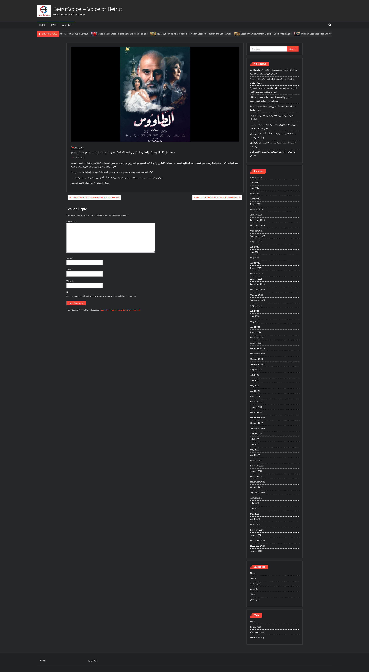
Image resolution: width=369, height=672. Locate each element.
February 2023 (256, 401)
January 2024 (256, 343)
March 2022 (255, 460)
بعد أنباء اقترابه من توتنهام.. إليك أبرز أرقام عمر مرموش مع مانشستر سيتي (273, 135)
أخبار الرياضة (255, 583)
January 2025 (256, 279)
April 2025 (255, 263)
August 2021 (256, 497)
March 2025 (255, 268)
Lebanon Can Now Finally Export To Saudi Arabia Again (248, 34)
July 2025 (254, 247)
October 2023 (256, 359)
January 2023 (256, 407)
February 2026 (256, 209)
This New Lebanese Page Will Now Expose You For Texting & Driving (315, 34)
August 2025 (256, 241)
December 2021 (257, 476)
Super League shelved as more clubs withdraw (215, 197)
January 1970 (256, 551)
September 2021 (257, 492)
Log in (253, 621)
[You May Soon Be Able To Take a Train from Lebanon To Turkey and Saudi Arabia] (136, 33)
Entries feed (255, 627)
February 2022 (256, 465)
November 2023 (257, 353)
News (52, 25)
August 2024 (256, 305)
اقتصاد (253, 594)
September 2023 (257, 364)
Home (42, 25)
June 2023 (254, 380)
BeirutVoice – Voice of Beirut (87, 8)
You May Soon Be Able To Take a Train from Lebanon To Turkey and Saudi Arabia (177, 34)
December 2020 (257, 540)
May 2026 (254, 193)
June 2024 (254, 316)
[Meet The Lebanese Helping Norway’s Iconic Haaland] (77, 33)
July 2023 (254, 375)
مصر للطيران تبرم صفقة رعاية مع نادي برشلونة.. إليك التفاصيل (272, 117)
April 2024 (255, 327)
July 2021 (254, 503)
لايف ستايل (78, 148)
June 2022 (254, 444)
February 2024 (256, 337)
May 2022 (254, 449)
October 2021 (256, 487)
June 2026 (254, 188)
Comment (71, 221)
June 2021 (254, 508)
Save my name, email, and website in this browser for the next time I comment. (101, 296)
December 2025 (257, 220)
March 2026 (255, 204)
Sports (253, 578)
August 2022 (256, 433)
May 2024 (254, 321)
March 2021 (255, 524)
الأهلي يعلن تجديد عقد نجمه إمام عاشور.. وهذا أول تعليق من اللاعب (273, 144)
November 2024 (257, 289)
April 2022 (255, 455)
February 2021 (256, 530)
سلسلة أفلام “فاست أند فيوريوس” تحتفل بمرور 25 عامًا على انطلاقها (273, 108)
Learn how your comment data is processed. (120, 310)
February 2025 (256, 273)
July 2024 (254, 311)
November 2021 (257, 481)
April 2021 (255, 519)
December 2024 (257, 284)
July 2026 (254, 182)
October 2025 (256, 230)
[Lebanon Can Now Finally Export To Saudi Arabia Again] (220, 33)
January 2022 (256, 471)
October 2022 (256, 423)
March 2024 (255, 332)
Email (69, 269)
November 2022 (257, 417)
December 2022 (257, 412)
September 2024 (257, 300)
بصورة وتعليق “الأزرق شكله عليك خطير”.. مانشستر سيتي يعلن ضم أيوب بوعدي (273, 126)
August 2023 (256, 369)
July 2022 (254, 439)
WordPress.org (257, 637)
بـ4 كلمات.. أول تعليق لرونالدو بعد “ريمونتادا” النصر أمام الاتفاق (272, 154)
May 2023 (254, 385)
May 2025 (254, 257)
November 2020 (257, 546)
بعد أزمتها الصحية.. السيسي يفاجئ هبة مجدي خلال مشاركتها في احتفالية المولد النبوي (270, 99)
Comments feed (257, 632)
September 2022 (257, 428)
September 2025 (257, 236)
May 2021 (254, 514)
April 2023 (255, 391)
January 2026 (256, 214)
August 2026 (256, 177)
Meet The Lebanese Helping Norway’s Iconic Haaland (105, 34)
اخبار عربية (66, 25)
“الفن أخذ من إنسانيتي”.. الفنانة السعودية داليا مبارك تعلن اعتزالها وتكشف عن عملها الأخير (273, 90)
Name (69, 258)
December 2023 (257, 348)
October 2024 (256, 295)
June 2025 (254, 252)
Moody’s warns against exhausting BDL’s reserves (96, 197)
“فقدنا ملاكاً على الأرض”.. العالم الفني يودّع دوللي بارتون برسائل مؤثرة (272, 81)
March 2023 (255, 396)
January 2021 (256, 535)
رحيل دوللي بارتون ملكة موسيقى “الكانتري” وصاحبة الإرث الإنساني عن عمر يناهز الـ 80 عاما (274, 72)
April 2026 (255, 198)
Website (70, 281)
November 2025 (257, 225)
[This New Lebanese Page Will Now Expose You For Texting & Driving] (280, 33)
